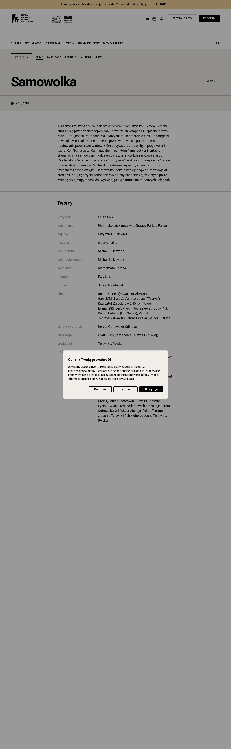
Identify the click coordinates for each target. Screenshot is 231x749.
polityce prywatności (121, 379)
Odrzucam (125, 389)
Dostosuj (100, 389)
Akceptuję (151, 389)
